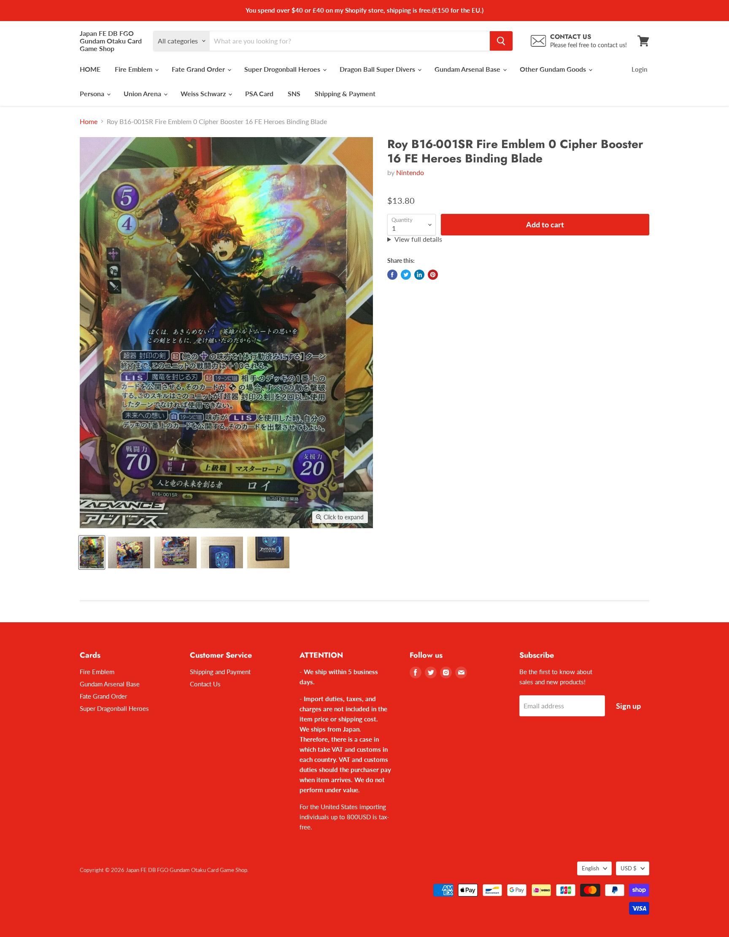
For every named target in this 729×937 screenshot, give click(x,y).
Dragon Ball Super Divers (378, 69)
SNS (294, 93)
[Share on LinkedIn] (419, 275)
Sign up (628, 705)
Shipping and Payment (220, 671)
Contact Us (205, 684)
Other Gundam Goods (554, 69)
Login (639, 69)
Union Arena (143, 93)
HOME (90, 69)
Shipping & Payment (345, 93)
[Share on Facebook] (392, 275)
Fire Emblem (134, 69)
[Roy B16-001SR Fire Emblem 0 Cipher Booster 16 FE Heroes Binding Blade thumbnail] (92, 552)
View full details (418, 239)
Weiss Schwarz (204, 93)
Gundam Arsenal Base (468, 69)
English (590, 868)
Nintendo (410, 172)
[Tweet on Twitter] (406, 275)
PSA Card (259, 93)
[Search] (501, 41)
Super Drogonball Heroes (283, 69)
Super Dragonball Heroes (114, 708)
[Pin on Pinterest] (433, 275)
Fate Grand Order (199, 69)
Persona (93, 93)
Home (88, 121)
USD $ (629, 868)
